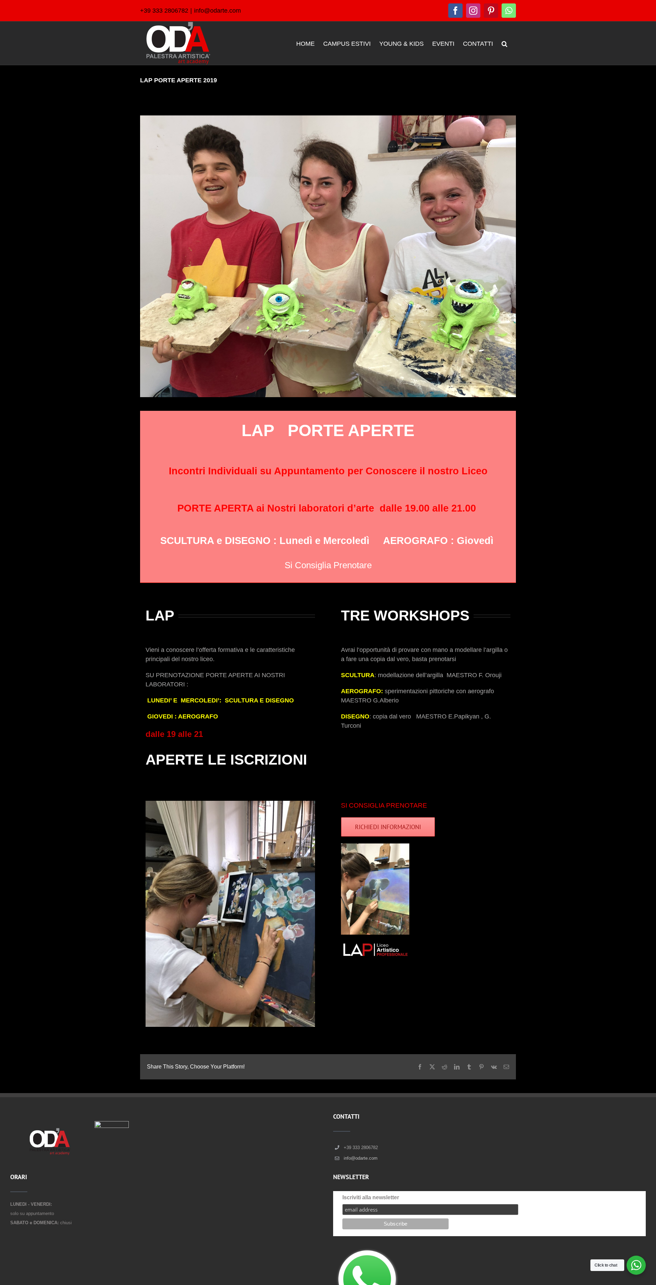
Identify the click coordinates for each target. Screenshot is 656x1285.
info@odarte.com (217, 10)
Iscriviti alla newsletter (370, 1197)
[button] (504, 43)
